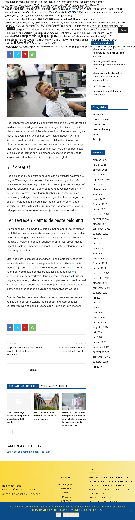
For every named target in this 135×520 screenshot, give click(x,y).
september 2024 (101, 179)
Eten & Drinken (101, 119)
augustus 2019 (100, 361)
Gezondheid (99, 124)
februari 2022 (100, 263)
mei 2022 (98, 248)
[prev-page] (9, 432)
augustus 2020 (100, 327)
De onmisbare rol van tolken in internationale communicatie (45, 415)
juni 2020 (98, 337)
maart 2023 (99, 199)
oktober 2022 (100, 223)
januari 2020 (99, 342)
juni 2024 (98, 184)
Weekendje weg (101, 129)
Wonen (96, 134)
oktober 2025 (100, 169)
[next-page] (14, 432)
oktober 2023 (100, 189)
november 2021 (101, 278)
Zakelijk (97, 139)
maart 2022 (99, 258)
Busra (33, 369)
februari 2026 (100, 159)
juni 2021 (98, 302)
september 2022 (101, 228)
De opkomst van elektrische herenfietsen (107, 93)
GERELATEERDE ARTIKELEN (23, 386)
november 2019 (101, 351)
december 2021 (101, 273)
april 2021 (98, 312)
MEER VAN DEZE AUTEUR (54, 386)
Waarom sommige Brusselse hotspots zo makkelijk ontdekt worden (108, 52)
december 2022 (101, 214)
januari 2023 (99, 209)
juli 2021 (97, 297)
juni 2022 (98, 243)
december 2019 (101, 346)
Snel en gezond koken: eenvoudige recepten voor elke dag (109, 64)
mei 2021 (98, 307)
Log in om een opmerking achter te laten (28, 451)
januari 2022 (99, 268)
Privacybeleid (71, 514)
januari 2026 (99, 164)
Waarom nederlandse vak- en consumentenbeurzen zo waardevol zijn (108, 76)
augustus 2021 (100, 292)
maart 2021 (99, 317)
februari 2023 (100, 204)
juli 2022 (97, 238)
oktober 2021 (100, 282)
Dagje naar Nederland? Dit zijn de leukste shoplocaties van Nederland (24, 351)
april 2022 (98, 253)
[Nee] (131, 511)
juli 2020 (97, 332)
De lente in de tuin (102, 86)
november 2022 (101, 218)
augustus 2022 (100, 233)
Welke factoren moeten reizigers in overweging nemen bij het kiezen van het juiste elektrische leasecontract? (74, 419)
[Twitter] (17, 54)
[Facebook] (10, 54)
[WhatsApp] (32, 54)
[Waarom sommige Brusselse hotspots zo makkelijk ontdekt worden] (19, 401)
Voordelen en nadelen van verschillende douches (72, 349)
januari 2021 (99, 322)
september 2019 (101, 356)
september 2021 (101, 287)
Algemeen (98, 114)
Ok (58, 514)
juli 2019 (97, 366)
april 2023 (98, 194)
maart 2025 (99, 174)
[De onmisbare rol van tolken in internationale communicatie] (46, 401)
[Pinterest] (25, 54)
